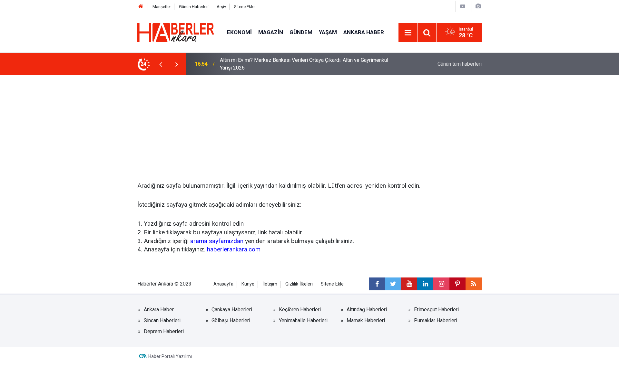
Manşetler (161, 6)
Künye (247, 284)
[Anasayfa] (140, 6)
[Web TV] (462, 6)
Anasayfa (223, 284)
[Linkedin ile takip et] (425, 283)
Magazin (270, 32)
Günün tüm (459, 64)
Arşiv (221, 6)
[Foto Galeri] (478, 6)
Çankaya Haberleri (231, 309)
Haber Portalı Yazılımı (170, 356)
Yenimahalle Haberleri (303, 320)
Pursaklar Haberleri (435, 320)
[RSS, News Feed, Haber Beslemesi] (474, 283)
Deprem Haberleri (164, 331)
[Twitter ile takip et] (393, 283)
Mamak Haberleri (366, 320)
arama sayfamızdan (216, 241)
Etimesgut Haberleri (436, 309)
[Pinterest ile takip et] (457, 283)
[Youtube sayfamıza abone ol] (409, 283)
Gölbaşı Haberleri (230, 320)
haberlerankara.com (233, 249)
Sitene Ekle (244, 6)
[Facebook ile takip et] (377, 283)
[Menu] (408, 33)
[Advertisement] (309, 124)
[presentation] (160, 64)
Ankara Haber (363, 32)
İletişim (269, 284)
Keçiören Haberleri (300, 309)
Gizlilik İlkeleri (299, 284)
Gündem (301, 32)
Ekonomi (239, 32)
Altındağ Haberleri (367, 309)
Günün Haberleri (194, 6)
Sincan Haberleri (162, 320)
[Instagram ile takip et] (441, 283)
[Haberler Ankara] (175, 32)
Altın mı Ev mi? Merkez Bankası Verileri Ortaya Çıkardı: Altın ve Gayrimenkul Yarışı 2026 (304, 64)
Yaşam (328, 32)
